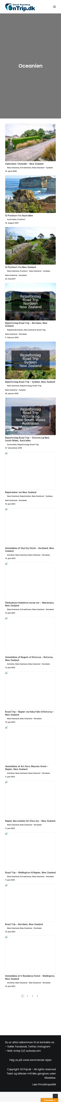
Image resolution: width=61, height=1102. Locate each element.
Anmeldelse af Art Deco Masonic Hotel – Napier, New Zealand (26, 768)
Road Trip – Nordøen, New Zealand (24, 924)
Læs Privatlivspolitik (44, 1084)
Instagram (43, 1046)
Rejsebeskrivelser (15, 330)
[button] (54, 6)
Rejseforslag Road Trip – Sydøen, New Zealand (30, 382)
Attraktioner (25, 167)
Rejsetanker (25, 496)
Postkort (21, 219)
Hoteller (10, 555)
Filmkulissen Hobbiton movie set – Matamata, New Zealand (29, 604)
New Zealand (13, 167)
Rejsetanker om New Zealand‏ (20, 492)
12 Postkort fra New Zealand (20, 267)
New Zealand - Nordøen (16, 275)
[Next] (54, 997)
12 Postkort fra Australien (19, 216)
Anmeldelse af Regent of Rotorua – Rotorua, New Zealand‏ (29, 658)
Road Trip (41, 330)
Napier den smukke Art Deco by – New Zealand (30, 821)
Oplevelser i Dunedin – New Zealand (24, 164)
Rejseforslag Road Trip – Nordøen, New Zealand (26, 324)
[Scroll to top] (55, 1096)
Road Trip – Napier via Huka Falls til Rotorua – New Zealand (29, 713)
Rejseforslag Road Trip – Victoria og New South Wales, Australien (27, 439)
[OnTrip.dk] (20, 6)
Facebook (21, 1046)
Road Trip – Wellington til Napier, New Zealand (30, 873)
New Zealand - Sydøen (42, 167)
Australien (12, 219)
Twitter (32, 1046)
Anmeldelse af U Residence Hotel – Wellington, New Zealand (30, 977)
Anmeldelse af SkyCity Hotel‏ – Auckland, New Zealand (29, 549)
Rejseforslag (26, 385)
